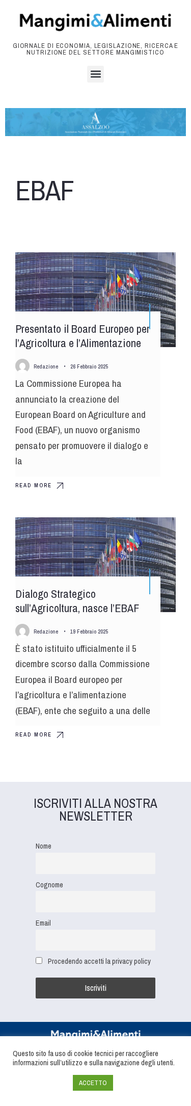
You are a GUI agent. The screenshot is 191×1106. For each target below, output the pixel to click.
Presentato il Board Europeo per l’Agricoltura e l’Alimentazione (82, 336)
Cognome (49, 884)
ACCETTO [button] (93, 1082)
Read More (33, 485)
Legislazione (145, 269)
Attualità (150, 534)
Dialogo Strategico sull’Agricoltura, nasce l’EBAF (77, 601)
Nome (43, 846)
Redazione (46, 366)
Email (43, 923)
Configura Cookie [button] (40, 1083)
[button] (95, 74)
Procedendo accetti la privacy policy (99, 961)
